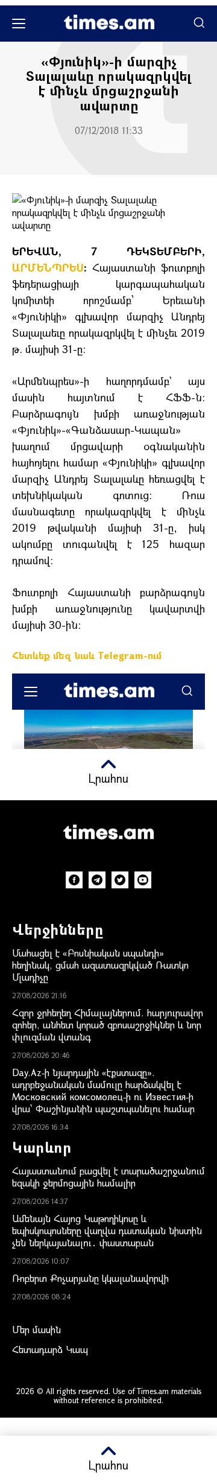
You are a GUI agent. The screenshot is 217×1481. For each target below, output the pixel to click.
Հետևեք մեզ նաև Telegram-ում (87, 655)
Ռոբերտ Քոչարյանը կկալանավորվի (90, 1278)
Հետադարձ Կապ (50, 1349)
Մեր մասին (36, 1329)
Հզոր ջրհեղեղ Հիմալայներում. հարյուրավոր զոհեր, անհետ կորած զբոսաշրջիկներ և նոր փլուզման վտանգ (107, 1024)
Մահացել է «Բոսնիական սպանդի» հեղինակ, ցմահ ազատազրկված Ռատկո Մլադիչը (100, 964)
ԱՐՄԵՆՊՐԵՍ (48, 267)
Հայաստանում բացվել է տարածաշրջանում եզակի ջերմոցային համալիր (108, 1176)
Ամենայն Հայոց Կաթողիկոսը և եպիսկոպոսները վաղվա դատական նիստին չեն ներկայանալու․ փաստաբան (107, 1230)
